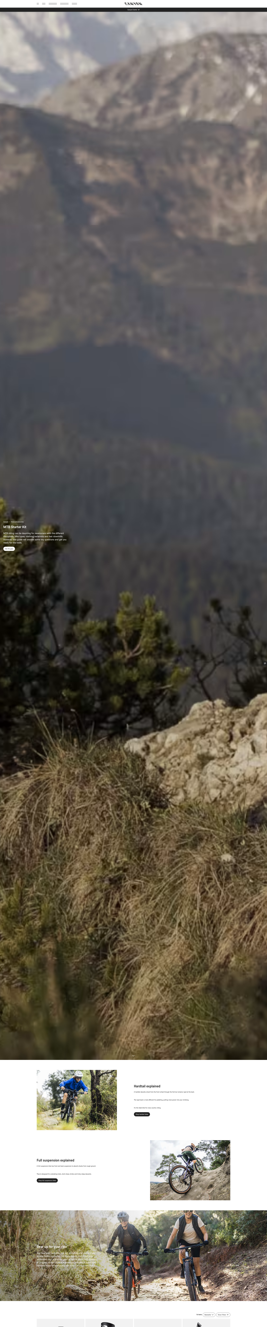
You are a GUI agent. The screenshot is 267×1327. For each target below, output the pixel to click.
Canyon (5, 522)
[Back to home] (133, 4)
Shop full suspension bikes (47, 1180)
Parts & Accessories (17, 522)
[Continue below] (133, 1056)
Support (74, 4)
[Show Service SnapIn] (265, 663)
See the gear (9, 549)
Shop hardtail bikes (142, 1114)
